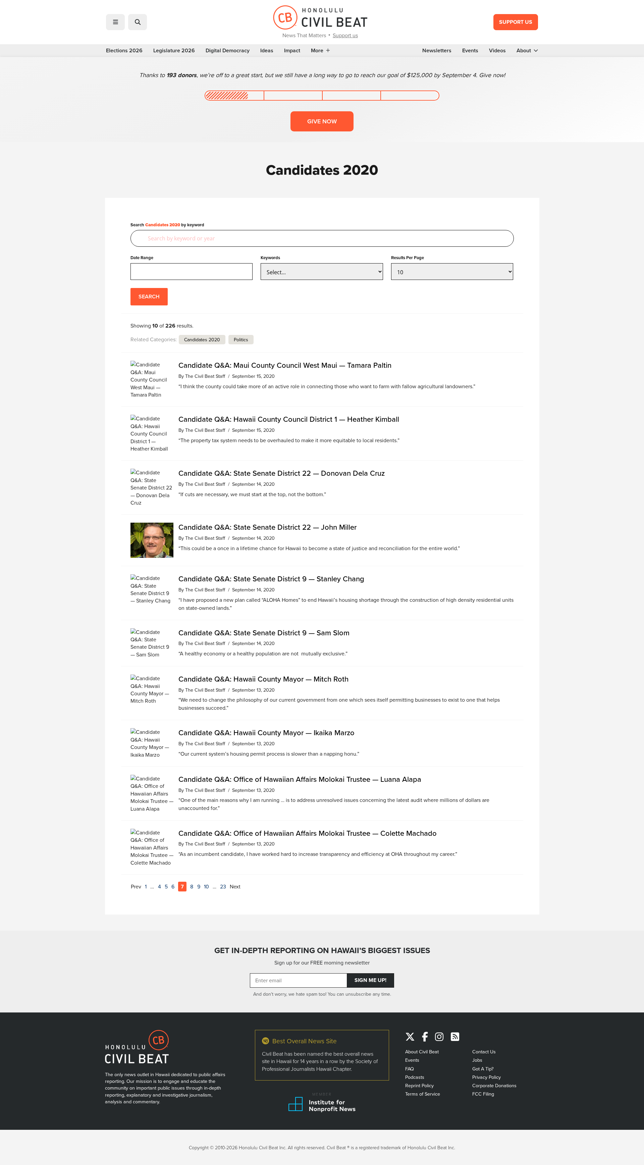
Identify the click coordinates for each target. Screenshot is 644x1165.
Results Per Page (407, 258)
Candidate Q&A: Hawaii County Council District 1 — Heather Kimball (288, 419)
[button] (115, 22)
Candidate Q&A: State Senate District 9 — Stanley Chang (271, 578)
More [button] (317, 50)
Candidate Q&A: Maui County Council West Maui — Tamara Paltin (284, 365)
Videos (497, 50)
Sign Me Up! (370, 980)
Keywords (270, 258)
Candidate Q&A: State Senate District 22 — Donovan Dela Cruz (281, 473)
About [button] (524, 50)
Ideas (266, 50)
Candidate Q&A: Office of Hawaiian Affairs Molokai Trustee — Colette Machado (307, 833)
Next (235, 886)
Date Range (141, 258)
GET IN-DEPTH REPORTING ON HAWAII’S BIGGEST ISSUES (322, 950)
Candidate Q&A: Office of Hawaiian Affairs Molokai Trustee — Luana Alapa (299, 779)
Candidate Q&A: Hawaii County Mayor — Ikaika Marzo (266, 732)
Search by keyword (167, 225)
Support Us (515, 22)
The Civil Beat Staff (205, 376)
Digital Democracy (228, 50)
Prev (136, 886)
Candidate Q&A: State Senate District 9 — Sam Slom (264, 632)
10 (206, 886)
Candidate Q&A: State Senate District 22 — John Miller (267, 527)
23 (223, 886)
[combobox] (322, 238)
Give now (322, 121)
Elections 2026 (124, 50)
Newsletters (436, 50)
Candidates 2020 (202, 339)
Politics (241, 339)
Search (149, 296)
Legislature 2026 (174, 50)
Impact (292, 50)
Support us (345, 35)
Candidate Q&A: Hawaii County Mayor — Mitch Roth (263, 679)
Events (470, 50)
